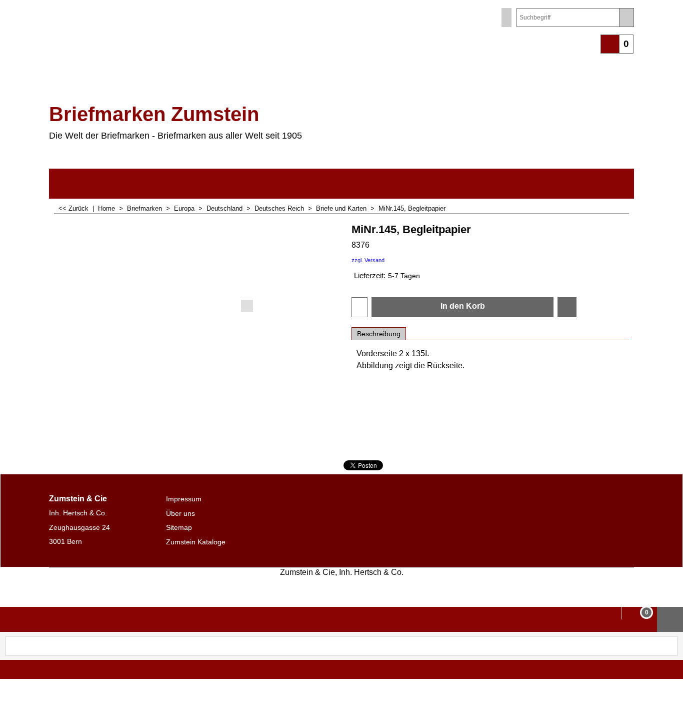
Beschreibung (378, 334)
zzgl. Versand (368, 260)
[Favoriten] (567, 307)
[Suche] (626, 18)
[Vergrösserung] (195, 266)
